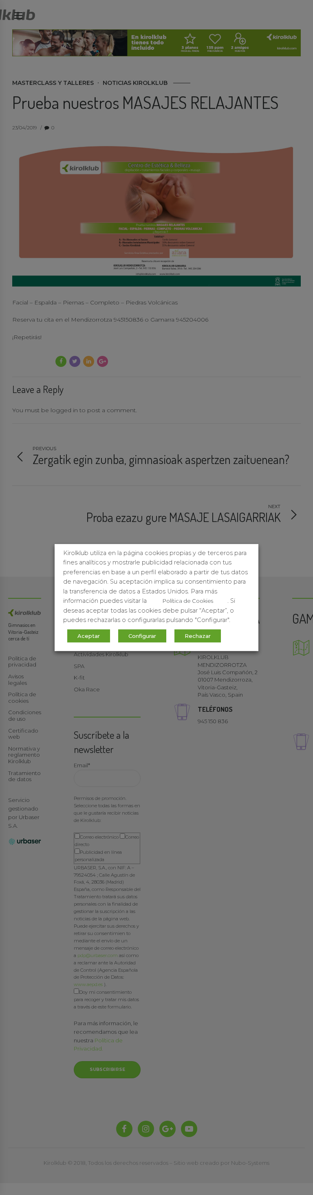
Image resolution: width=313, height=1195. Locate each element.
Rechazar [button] (198, 636)
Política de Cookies (188, 601)
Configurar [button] (142, 636)
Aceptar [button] (88, 636)
